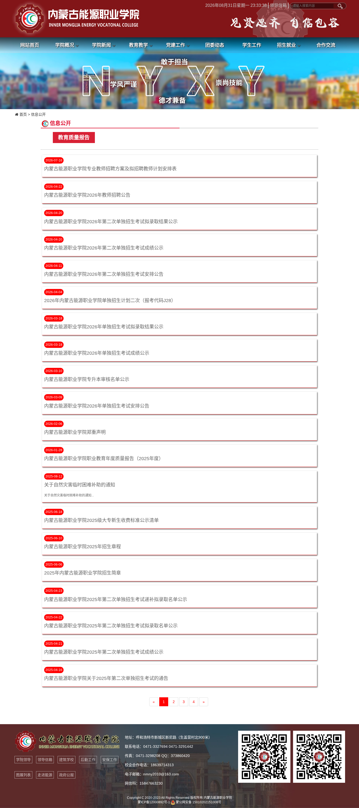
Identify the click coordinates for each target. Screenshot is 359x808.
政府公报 (66, 775)
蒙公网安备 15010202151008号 (198, 802)
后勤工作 (88, 760)
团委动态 (214, 45)
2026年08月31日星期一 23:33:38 (236, 5)
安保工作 (109, 760)
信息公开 (38, 114)
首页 (23, 114)
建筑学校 (66, 760)
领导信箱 (278, 5)
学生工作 (251, 45)
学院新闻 (102, 45)
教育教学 (139, 45)
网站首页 (29, 45)
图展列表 (23, 775)
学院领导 (23, 760)
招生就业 (287, 45)
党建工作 (176, 45)
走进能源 (45, 775)
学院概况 (65, 45)
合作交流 (325, 45)
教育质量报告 (74, 137)
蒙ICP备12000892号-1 (154, 802)
